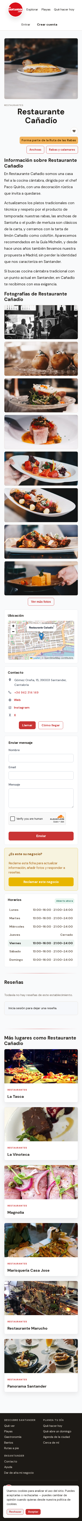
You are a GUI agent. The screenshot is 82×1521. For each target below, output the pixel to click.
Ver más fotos (41, 601)
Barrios (8, 1443)
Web (17, 700)
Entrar (26, 24)
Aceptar (33, 1511)
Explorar (32, 9)
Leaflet (36, 657)
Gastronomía (12, 1437)
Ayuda (8, 1467)
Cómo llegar (51, 725)
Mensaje (14, 785)
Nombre (14, 750)
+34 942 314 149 (26, 692)
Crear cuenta (47, 24)
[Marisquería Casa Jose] (41, 1249)
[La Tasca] (41, 1075)
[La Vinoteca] (41, 1133)
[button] (41, 636)
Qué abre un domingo (57, 1431)
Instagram (22, 708)
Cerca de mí (51, 1443)
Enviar (41, 836)
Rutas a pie (11, 1448)
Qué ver (9, 1426)
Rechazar (15, 1511)
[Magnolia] (41, 1191)
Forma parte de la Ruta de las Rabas (49, 140)
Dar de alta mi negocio (19, 1473)
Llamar (27, 725)
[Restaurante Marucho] (41, 1307)
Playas (46, 9)
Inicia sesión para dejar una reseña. (33, 1008)
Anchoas (35, 149)
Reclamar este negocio (41, 882)
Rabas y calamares (62, 149)
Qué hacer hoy (64, 9)
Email (12, 767)
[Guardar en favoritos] (74, 131)
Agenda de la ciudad (56, 1437)
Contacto (10, 1461)
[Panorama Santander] (41, 1365)
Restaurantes (13, 105)
